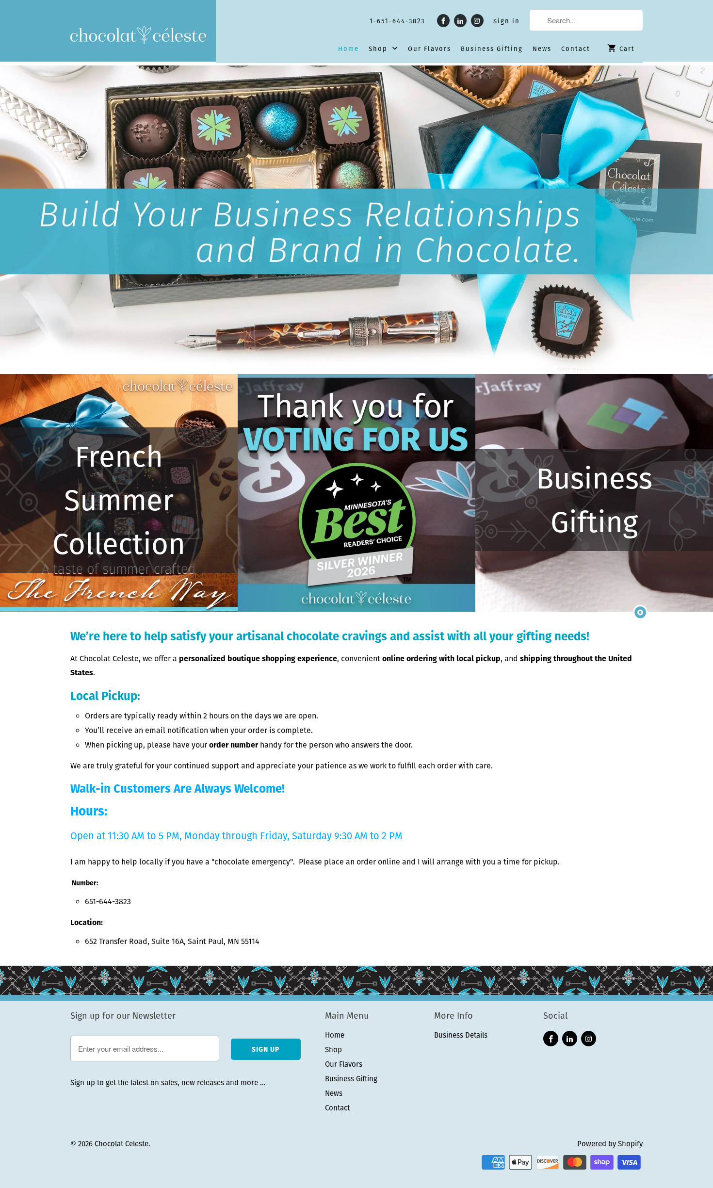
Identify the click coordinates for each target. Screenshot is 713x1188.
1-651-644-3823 (397, 21)
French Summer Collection (118, 500)
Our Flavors (429, 49)
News (542, 49)
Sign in (506, 21)
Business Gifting (492, 49)
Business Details (460, 1035)
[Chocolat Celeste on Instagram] (477, 20)
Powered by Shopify (610, 1144)
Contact (575, 49)
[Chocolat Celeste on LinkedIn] (460, 20)
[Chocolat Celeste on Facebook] (443, 20)
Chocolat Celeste (121, 1144)
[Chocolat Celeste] (138, 36)
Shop (379, 49)
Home (348, 49)
